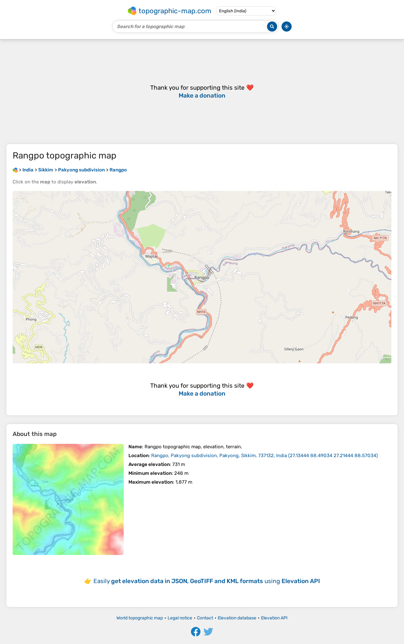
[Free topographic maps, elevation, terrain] (15, 170)
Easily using (206, 581)
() (264, 455)
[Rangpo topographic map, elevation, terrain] (68, 499)
